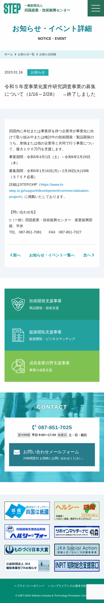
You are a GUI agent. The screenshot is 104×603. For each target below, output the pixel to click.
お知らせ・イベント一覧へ (52, 255)
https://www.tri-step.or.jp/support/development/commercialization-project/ (49, 190)
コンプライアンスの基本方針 (68, 585)
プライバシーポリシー (30, 585)
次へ (87, 255)
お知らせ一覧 (26, 54)
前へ (17, 255)
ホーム (9, 54)
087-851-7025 (55, 427)
